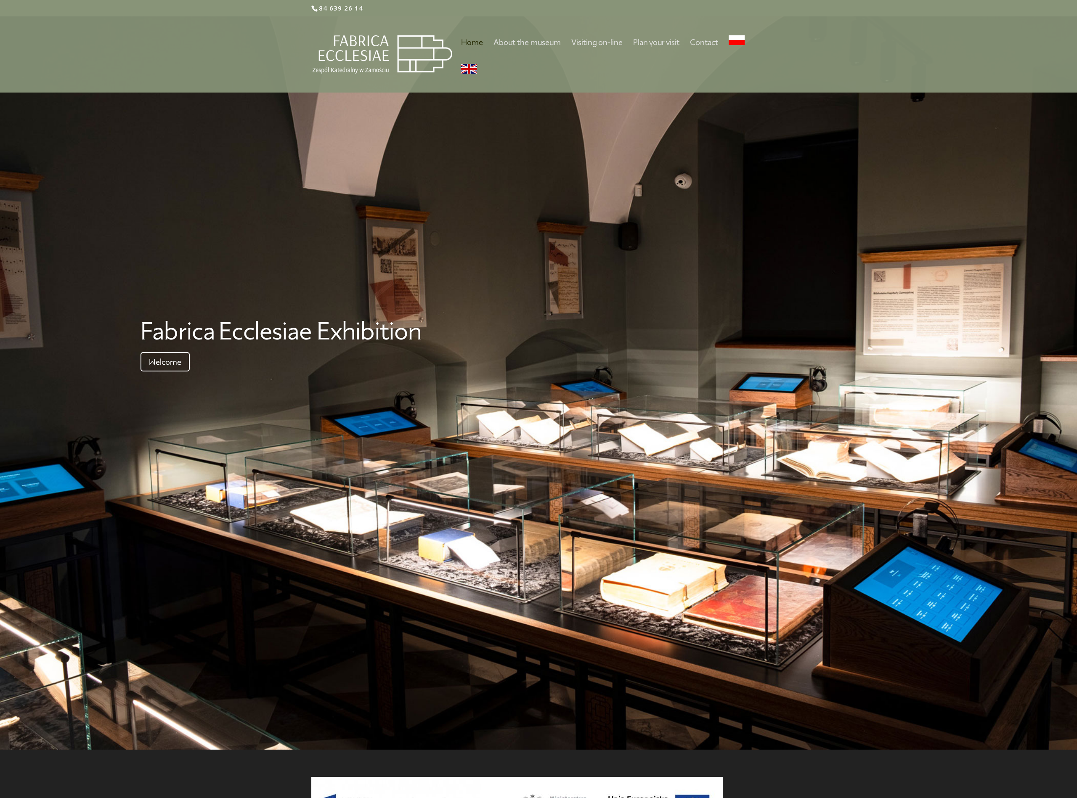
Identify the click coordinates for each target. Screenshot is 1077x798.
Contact (704, 43)
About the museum (527, 43)
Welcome (165, 361)
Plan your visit (656, 43)
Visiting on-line (597, 43)
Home (472, 43)
